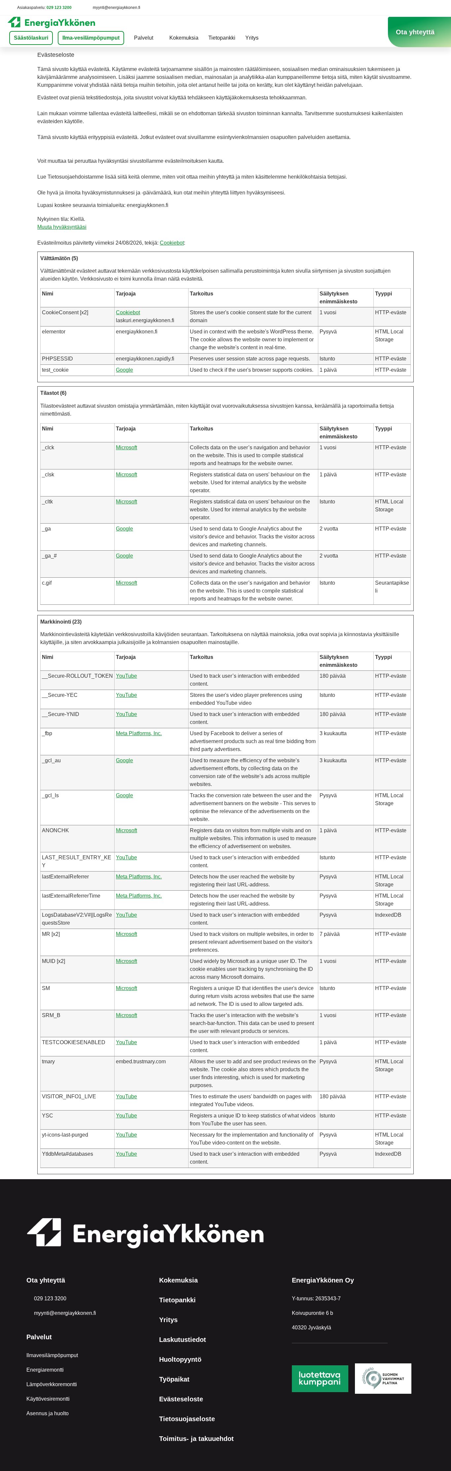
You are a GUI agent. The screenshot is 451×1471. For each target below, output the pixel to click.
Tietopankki (221, 38)
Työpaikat (174, 1379)
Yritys (252, 38)
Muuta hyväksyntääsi (62, 227)
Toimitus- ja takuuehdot (196, 1438)
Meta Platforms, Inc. (139, 733)
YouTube (126, 676)
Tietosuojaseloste (187, 1418)
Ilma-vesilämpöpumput (91, 38)
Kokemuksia (183, 38)
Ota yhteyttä (45, 1280)
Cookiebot (172, 243)
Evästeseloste (181, 1399)
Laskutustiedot (182, 1339)
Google (124, 370)
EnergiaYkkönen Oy (323, 1280)
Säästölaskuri (31, 38)
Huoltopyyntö (180, 1359)
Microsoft (126, 447)
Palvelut (143, 38)
